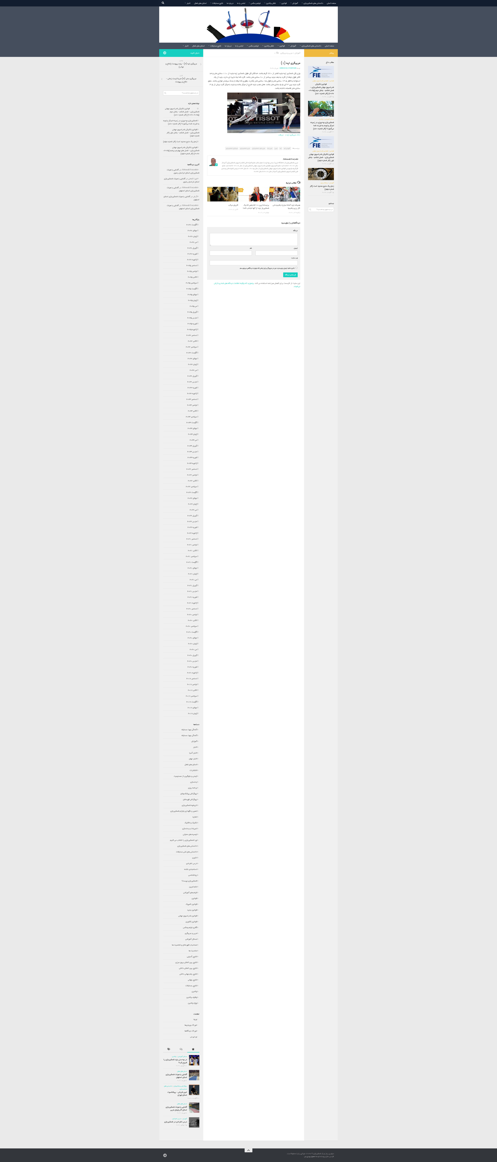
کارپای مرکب (233, 205)
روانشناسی (192, 875)
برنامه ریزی (192, 787)
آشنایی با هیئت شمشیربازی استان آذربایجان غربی (176, 1108)
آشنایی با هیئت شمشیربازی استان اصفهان (183, 189)
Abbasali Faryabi (287, 68)
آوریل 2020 (192, 655)
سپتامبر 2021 (191, 556)
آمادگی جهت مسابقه (189, 729)
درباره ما (230, 3)
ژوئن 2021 (192, 573)
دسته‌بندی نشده (190, 869)
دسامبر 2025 (191, 265)
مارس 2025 (192, 317)
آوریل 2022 (192, 515)
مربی (276, 148)
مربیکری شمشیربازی (232, 148)
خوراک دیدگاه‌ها (191, 1030)
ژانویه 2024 (192, 393)
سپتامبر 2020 (191, 626)
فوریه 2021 (192, 597)
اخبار (189, 3)
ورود (195, 1019)
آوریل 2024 (192, 376)
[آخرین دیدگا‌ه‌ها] (181, 1049)
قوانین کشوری (191, 921)
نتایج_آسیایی (192, 956)
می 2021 (193, 579)
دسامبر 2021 (191, 538)
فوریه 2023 (192, 457)
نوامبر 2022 (192, 474)
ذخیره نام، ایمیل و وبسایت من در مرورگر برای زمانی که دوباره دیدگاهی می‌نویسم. (267, 268)
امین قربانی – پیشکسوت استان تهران (177, 1094)
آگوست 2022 (191, 492)
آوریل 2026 (192, 248)
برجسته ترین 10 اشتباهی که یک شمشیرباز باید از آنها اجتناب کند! (256, 207)
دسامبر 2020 (191, 608)
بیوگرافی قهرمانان (190, 799)
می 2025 (193, 306)
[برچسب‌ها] (169, 1049)
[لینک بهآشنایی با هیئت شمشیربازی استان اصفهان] (194, 1075)
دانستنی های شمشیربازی (313, 3)
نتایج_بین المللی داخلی (188, 968)
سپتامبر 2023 (191, 416)
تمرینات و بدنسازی (189, 828)
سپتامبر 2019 (191, 696)
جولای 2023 (192, 428)
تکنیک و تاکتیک (191, 822)
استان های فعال (200, 3)
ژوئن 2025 (192, 300)
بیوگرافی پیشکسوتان (188, 793)
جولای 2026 (192, 230)
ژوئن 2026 (192, 236)
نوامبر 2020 (192, 614)
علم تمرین (193, 886)
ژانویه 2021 (192, 602)
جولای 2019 (192, 707)
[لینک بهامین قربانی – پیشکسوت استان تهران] (194, 1090)
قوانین (284, 3)
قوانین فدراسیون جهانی (187, 915)
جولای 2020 (192, 637)
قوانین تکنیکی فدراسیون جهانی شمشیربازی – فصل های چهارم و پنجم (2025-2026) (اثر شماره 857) (181, 150)
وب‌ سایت (294, 258)
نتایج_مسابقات (191, 985)
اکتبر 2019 (192, 690)
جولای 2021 (192, 568)
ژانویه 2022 (192, 533)
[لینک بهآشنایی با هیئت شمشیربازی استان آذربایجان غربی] (194, 1107)
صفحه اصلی (331, 3)
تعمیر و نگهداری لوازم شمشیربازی (183, 811)
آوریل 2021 (192, 585)
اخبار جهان (193, 758)
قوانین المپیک (191, 904)
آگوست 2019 (191, 701)
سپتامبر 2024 (191, 346)
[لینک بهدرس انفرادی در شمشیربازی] (194, 1122)
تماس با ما (241, 3)
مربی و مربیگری (286, 53)
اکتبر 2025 (192, 277)
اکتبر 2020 (192, 620)
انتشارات (193, 770)
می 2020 (193, 649)
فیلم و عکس (256, 3)
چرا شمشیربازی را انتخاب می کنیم (183, 840)
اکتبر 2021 (192, 550)
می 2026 (193, 242)
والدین (194, 991)
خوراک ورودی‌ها (191, 1025)
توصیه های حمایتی (190, 834)
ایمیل (295, 248)
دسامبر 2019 (191, 678)
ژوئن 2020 (192, 643)
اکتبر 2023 (192, 410)
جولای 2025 (192, 294)
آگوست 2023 (191, 422)
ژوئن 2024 (192, 364)
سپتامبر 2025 (191, 282)
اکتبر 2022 (192, 480)
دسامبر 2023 (191, 399)
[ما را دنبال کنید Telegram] (164, 52)
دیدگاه (295, 230)
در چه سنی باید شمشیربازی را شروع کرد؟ (175, 1061)
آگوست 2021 (191, 562)
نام (250, 248)
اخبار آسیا (193, 752)
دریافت (280, 134)
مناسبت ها (193, 950)
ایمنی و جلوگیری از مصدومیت (185, 776)
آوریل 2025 (192, 312)
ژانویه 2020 (192, 672)
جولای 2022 (192, 498)
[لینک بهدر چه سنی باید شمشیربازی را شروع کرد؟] (194, 1060)
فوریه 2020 (192, 666)
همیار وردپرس (309, 1156)
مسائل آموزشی (191, 939)
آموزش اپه (287, 148)
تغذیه (195, 816)
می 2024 (193, 370)
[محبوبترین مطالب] (193, 1049)
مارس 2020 (192, 661)
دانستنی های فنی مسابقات (186, 851)
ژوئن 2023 (192, 434)
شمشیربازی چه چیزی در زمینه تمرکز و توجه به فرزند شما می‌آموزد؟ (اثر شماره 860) (181, 122)
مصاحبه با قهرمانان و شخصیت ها (184, 944)
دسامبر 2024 (191, 335)
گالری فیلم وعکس (190, 927)
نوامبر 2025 (192, 271)
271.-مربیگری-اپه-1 (292, 134)
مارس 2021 (192, 591)
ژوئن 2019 (192, 713)
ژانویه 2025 (192, 329)
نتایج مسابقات (217, 3)
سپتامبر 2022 (191, 486)
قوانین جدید (192, 910)
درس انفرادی (191, 863)
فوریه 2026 (192, 253)
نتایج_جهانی (192, 979)
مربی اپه (269, 148)
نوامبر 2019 (192, 684)
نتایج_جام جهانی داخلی (188, 974)
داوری (194, 857)
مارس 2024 (192, 381)
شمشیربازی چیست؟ (189, 880)
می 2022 (193, 509)
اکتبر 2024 (192, 341)
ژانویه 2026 (192, 259)
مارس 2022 (192, 521)
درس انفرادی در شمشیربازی (175, 1121)
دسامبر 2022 (191, 469)
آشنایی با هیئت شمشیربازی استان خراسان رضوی (183, 171)
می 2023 (193, 440)
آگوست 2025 (191, 288)
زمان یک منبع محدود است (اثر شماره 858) (180, 141)
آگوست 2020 (191, 632)
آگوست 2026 (191, 224)
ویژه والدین (192, 1003)
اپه (281, 148)
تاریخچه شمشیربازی (189, 805)
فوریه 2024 (192, 387)
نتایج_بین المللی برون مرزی (186, 962)
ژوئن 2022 (192, 504)
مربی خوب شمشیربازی (258, 148)
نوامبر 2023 (192, 405)
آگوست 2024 (191, 352)
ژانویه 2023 (192, 463)
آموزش (295, 3)
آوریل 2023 (192, 445)
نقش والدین (271, 3)
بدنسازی (193, 782)
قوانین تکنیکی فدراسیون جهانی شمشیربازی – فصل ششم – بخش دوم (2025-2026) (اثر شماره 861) (182, 111)
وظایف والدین (191, 997)
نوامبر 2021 (192, 544)
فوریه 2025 (192, 323)
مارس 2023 (192, 451)
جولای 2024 (192, 358)
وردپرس (193, 1036)
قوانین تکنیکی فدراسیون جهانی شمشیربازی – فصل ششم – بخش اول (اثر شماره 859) (183, 132)
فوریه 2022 (192, 527)
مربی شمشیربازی (245, 148)
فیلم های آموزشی (190, 892)
